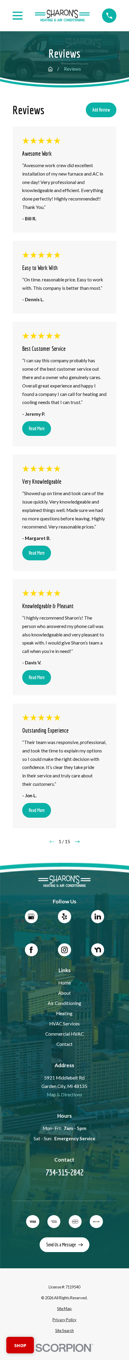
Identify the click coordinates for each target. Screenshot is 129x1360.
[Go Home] (50, 69)
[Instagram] (64, 949)
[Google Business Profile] (31, 916)
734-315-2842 (64, 1172)
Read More (37, 428)
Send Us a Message (61, 1244)
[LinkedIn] (97, 916)
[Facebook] (31, 949)
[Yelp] (64, 916)
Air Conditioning (64, 1003)
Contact (64, 1044)
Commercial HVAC (64, 1034)
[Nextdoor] (97, 949)
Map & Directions (64, 1094)
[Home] (62, 16)
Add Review (101, 109)
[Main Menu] (18, 16)
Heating (64, 1013)
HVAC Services (64, 1023)
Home (64, 982)
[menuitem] (65, 1308)
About (64, 993)
